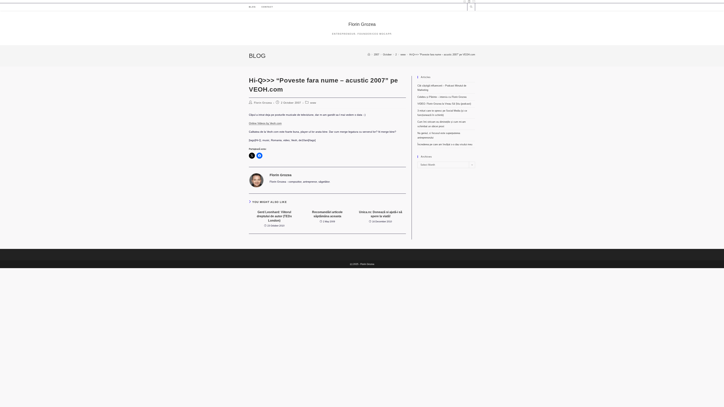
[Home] (369, 54)
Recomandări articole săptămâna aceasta (327, 214)
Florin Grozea (362, 24)
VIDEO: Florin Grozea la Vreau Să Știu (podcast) (444, 103)
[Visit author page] (256, 180)
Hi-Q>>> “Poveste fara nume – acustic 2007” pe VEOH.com (442, 54)
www (313, 102)
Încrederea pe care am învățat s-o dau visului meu (444, 144)
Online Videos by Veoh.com (265, 123)
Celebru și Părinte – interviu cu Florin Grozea (441, 97)
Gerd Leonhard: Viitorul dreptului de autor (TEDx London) (274, 216)
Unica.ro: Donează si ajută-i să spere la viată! (380, 214)
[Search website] (471, 7)
